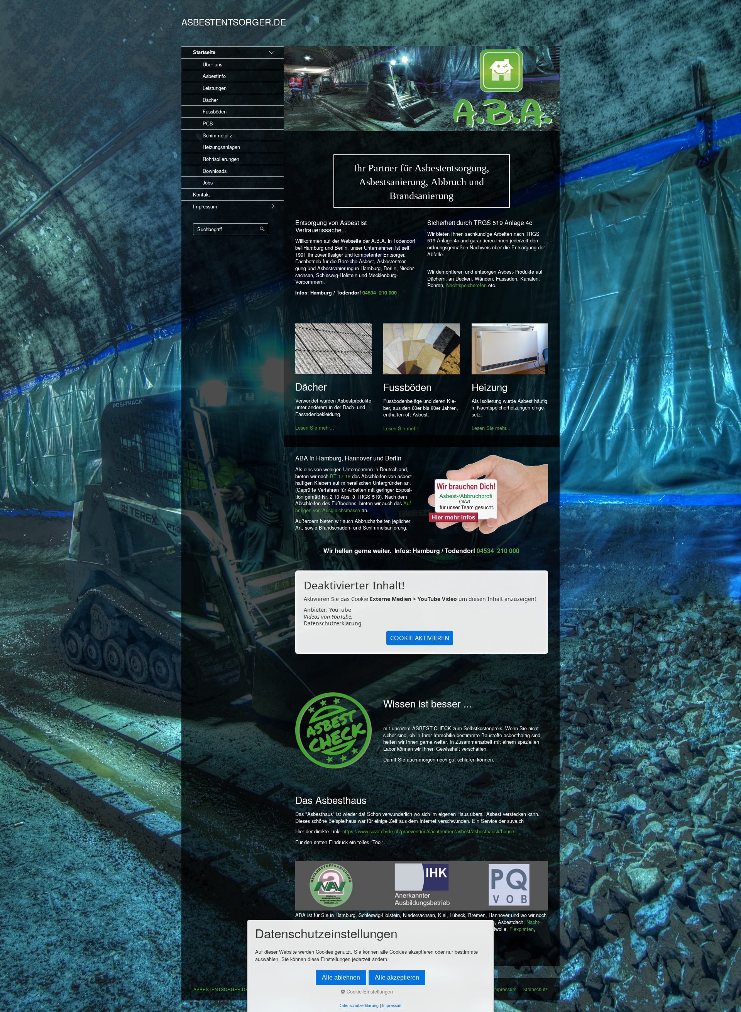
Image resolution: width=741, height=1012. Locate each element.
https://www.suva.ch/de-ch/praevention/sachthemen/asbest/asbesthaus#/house (428, 831)
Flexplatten (521, 928)
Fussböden (215, 111)
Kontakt (201, 194)
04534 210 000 (379, 292)
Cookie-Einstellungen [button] (369, 991)
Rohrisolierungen (221, 158)
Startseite (204, 52)
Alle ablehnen (341, 977)
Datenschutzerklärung (333, 623)
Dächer (210, 99)
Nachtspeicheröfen (467, 285)
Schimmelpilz (217, 135)
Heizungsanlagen (221, 147)
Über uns (212, 64)
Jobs (208, 182)
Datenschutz (534, 989)
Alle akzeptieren (397, 977)
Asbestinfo (214, 76)
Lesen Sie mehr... (314, 427)
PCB (208, 123)
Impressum (205, 206)
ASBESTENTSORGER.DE (233, 21)
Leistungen (215, 87)
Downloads (215, 170)
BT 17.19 (340, 476)
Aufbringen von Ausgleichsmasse (354, 506)
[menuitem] (232, 117)
